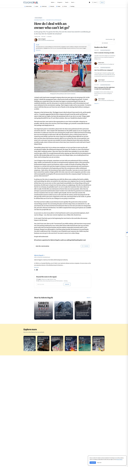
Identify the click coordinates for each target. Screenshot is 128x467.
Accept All (93, 462)
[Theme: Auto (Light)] (89, 2)
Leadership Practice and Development (53, 20)
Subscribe (67, 284)
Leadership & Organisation (39, 20)
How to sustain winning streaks (104, 53)
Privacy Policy (119, 459)
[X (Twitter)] (34, 269)
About (72, 2)
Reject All (99, 462)
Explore (52, 2)
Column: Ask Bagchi (38, 17)
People (66, 2)
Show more (38, 50)
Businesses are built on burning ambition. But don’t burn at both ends (63, 314)
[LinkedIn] (37, 269)
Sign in (102, 2)
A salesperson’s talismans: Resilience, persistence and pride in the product (43, 314)
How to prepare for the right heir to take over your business (104, 88)
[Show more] (89, 45)
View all (88, 297)
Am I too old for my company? (103, 70)
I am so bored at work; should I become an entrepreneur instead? (82, 314)
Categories (59, 2)
